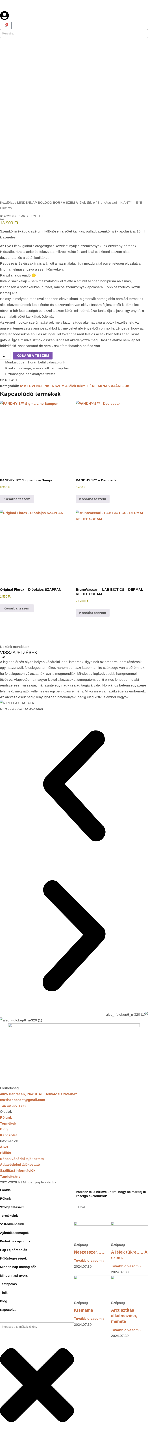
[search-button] (5, 42)
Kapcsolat (8, 1309)
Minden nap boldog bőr (18, 1267)
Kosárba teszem (32, 355)
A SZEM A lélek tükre (79, 202)
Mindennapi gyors (14, 1275)
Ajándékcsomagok (14, 1233)
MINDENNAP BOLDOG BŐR (38, 202)
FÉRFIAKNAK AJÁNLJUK (108, 386)
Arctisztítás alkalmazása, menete (124, 1316)
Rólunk (5, 1198)
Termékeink (9, 1216)
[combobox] (37, 1326)
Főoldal (6, 1190)
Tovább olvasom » (89, 1260)
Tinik (4, 1293)
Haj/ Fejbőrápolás (13, 1250)
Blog (3, 1301)
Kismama (83, 1310)
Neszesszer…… (90, 1252)
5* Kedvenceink (12, 1224)
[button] (74, 787)
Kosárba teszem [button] (16, 499)
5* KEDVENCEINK (35, 386)
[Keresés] (5, 1445)
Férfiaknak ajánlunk (15, 1241)
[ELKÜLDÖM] (83, 1215)
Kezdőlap (7, 202)
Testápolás (8, 1284)
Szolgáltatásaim (12, 1207)
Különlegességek (13, 1258)
